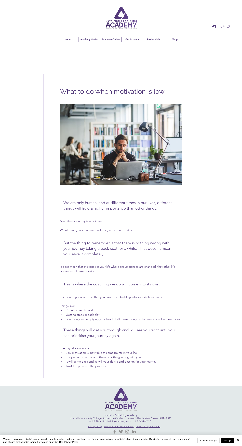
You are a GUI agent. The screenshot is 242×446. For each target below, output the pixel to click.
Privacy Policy (95, 426)
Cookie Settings (208, 440)
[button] (228, 26)
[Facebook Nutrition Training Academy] (114, 431)
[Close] (238, 440)
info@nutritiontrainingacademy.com (111, 421)
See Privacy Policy (68, 442)
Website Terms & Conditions (119, 426)
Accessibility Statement (148, 426)
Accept (227, 440)
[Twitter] (121, 431)
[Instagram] (127, 431)
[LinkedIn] (133, 431)
